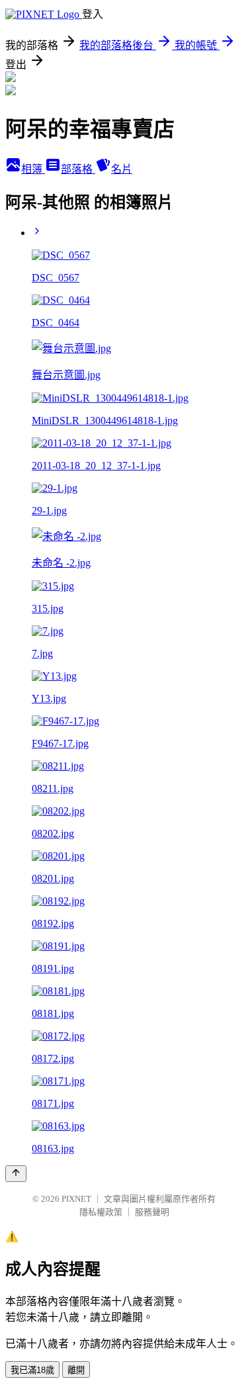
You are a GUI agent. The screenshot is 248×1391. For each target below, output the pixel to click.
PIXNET (76, 1199)
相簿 (33, 169)
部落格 (78, 169)
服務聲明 (152, 1212)
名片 (121, 169)
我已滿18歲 (32, 1370)
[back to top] (15, 1173)
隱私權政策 (100, 1212)
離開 (76, 1370)
